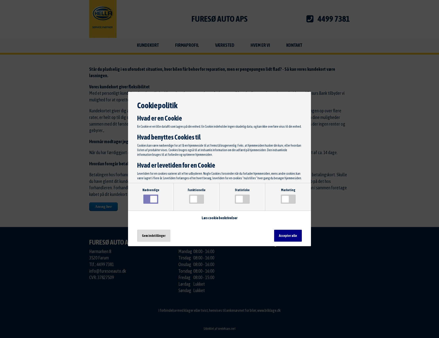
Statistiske (242, 190)
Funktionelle (197, 190)
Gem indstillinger (154, 236)
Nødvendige (150, 190)
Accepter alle (288, 236)
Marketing (288, 190)
